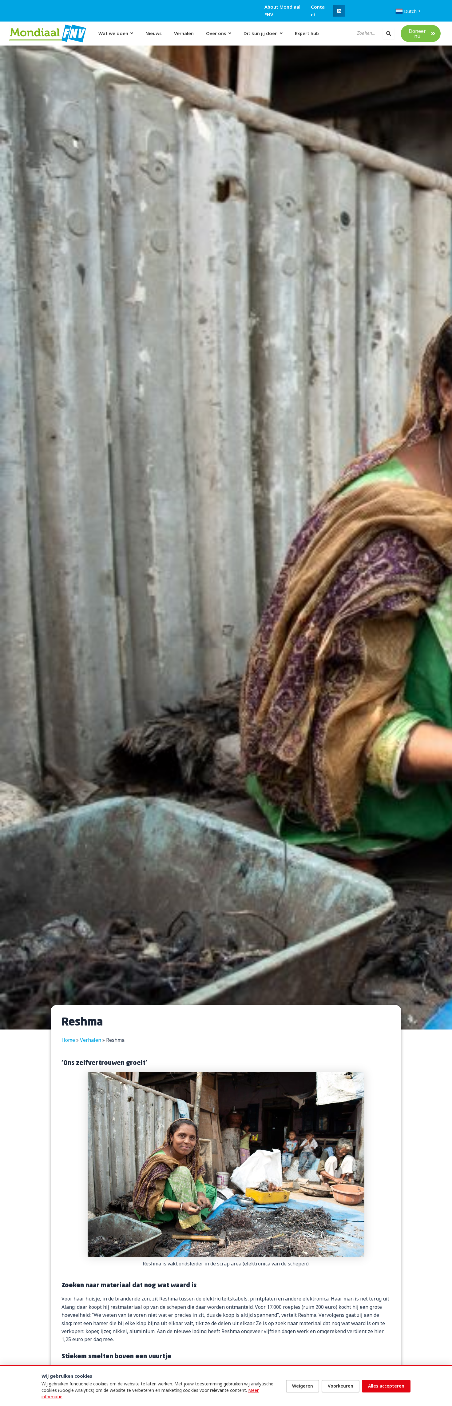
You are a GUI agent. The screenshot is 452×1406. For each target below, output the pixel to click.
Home (68, 1040)
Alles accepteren (386, 1386)
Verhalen (90, 1040)
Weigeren (302, 1386)
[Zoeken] (389, 33)
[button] (339, 11)
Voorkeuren (340, 1386)
